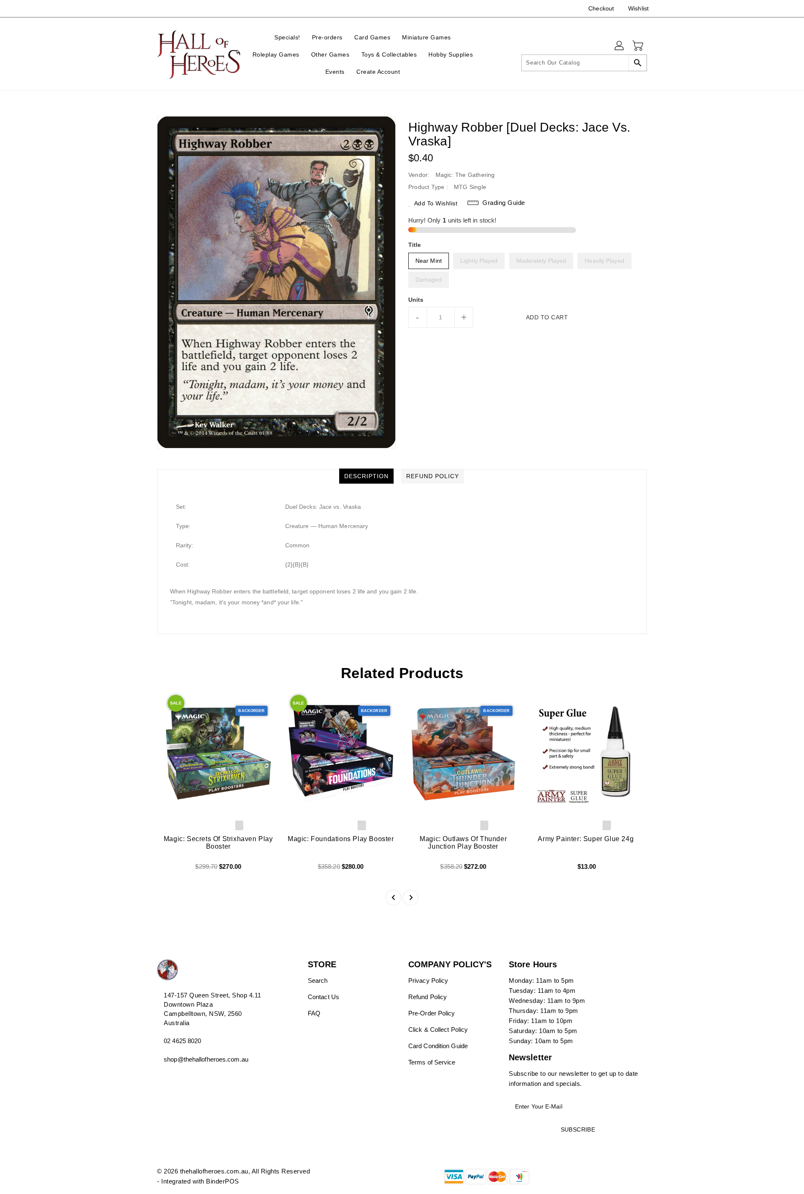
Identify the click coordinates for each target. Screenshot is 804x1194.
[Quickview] (170, 869)
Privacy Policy (428, 980)
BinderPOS (222, 1181)
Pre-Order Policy (431, 1013)
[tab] (366, 476)
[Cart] (638, 46)
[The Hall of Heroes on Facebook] (145, 8)
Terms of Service (432, 1062)
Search (318, 980)
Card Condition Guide (438, 1045)
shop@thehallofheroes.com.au (206, 1059)
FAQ (314, 1013)
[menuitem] (287, 37)
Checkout (601, 8)
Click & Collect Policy (438, 1029)
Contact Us (323, 996)
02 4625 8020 (182, 1040)
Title (414, 244)
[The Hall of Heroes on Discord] (161, 8)
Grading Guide (503, 202)
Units (416, 300)
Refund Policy (427, 996)
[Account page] (619, 46)
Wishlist (638, 8)
